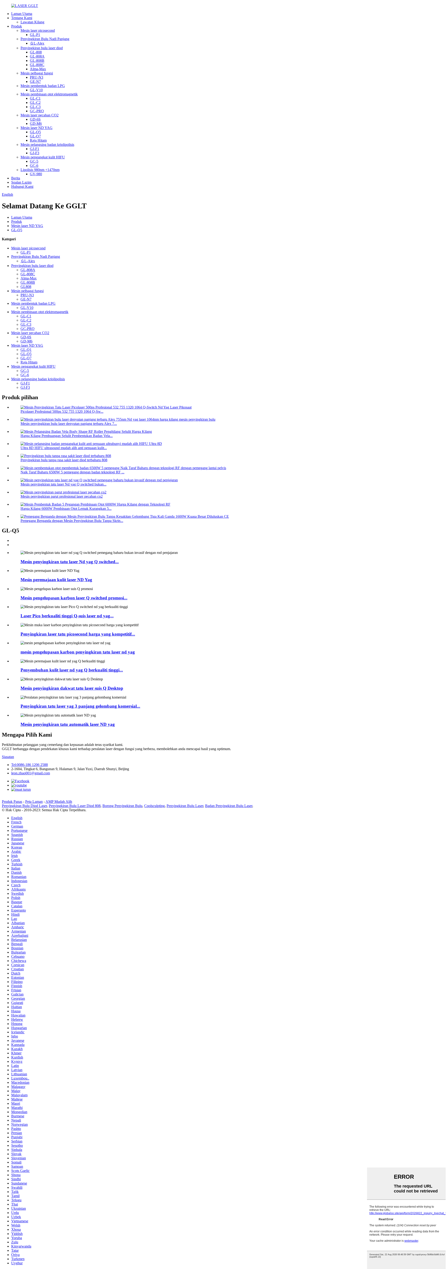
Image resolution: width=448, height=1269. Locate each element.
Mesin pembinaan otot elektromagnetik (49, 94)
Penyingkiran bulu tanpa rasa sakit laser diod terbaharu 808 (64, 460)
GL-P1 (35, 35)
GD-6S (35, 119)
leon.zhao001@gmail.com (30, 773)
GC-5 (34, 161)
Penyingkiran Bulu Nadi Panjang (45, 39)
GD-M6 (36, 124)
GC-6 (34, 166)
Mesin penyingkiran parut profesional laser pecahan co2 (62, 496)
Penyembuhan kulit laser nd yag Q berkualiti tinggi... (72, 670)
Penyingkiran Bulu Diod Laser (24, 806)
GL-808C (37, 65)
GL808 (26, 287)
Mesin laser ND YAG (36, 128)
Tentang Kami (21, 18)
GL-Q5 (35, 132)
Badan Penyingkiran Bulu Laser (228, 806)
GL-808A (37, 56)
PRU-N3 (36, 77)
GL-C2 (35, 103)
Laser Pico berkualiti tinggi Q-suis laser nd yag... (67, 615)
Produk (16, 26)
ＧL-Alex (37, 43)
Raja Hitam (38, 140)
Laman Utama (21, 14)
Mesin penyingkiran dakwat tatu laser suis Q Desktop (72, 688)
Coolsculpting (154, 806)
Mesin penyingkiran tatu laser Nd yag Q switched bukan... (63, 484)
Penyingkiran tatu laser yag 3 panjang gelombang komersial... (80, 706)
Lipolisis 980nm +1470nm (40, 170)
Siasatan (8, 757)
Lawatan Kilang (32, 22)
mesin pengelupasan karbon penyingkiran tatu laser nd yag (78, 652)
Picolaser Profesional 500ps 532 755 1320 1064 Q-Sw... (62, 411)
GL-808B (37, 61)
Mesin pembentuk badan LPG (43, 86)
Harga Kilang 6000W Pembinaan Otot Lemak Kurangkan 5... (66, 508)
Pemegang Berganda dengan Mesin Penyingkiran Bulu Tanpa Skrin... (72, 521)
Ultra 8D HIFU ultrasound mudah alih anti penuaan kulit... (64, 448)
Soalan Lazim (21, 182)
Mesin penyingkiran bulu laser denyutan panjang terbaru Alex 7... (69, 424)
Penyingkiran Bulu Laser (185, 806)
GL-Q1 (26, 350)
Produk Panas (12, 802)
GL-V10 (36, 90)
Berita (15, 178)
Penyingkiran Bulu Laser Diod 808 (75, 806)
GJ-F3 (34, 153)
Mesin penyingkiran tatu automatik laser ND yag (68, 724)
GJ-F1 (34, 149)
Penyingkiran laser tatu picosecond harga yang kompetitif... (78, 634)
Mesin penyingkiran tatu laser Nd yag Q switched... (70, 561)
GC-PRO (37, 111)
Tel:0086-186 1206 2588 (29, 765)
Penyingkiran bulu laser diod (42, 48)
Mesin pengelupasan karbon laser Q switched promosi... (74, 597)
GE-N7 (35, 82)
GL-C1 (35, 98)
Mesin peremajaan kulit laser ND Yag (56, 579)
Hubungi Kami (22, 187)
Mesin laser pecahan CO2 (40, 115)
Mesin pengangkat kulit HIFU (43, 157)
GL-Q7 (35, 136)
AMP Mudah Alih (59, 802)
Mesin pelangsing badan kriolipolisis (47, 145)
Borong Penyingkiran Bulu (122, 806)
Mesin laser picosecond (38, 30)
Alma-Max (38, 69)
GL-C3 (35, 107)
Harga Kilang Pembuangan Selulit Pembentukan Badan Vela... (67, 436)
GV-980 (36, 174)
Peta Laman (34, 802)
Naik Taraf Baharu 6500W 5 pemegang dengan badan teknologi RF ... (72, 472)
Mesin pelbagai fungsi (37, 73)
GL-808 (36, 52)
